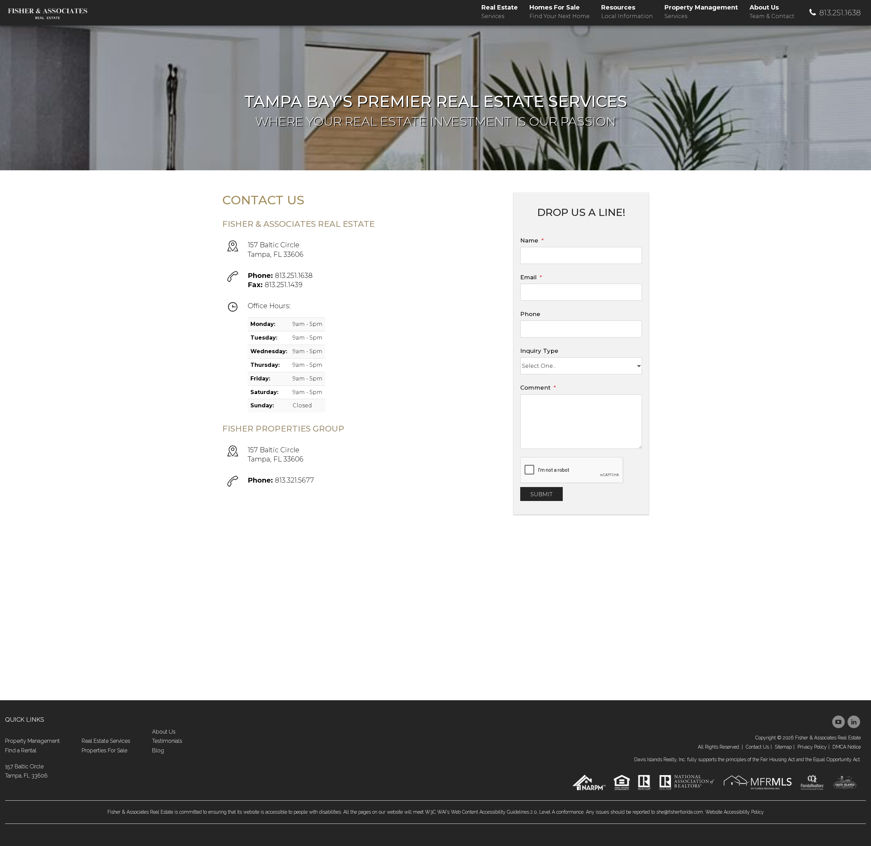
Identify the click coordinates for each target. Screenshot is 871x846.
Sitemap (783, 747)
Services (499, 11)
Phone (530, 314)
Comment (535, 387)
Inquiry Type (539, 350)
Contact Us (757, 747)
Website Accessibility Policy (734, 812)
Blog (158, 750)
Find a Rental (20, 750)
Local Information (627, 11)
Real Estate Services (106, 741)
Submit (541, 494)
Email (528, 277)
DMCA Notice (847, 747)
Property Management (32, 741)
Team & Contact (772, 11)
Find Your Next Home (559, 11)
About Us (164, 731)
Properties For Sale (104, 750)
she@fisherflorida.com (679, 812)
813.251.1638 (840, 13)
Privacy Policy (812, 747)
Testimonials (167, 741)
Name (529, 240)
